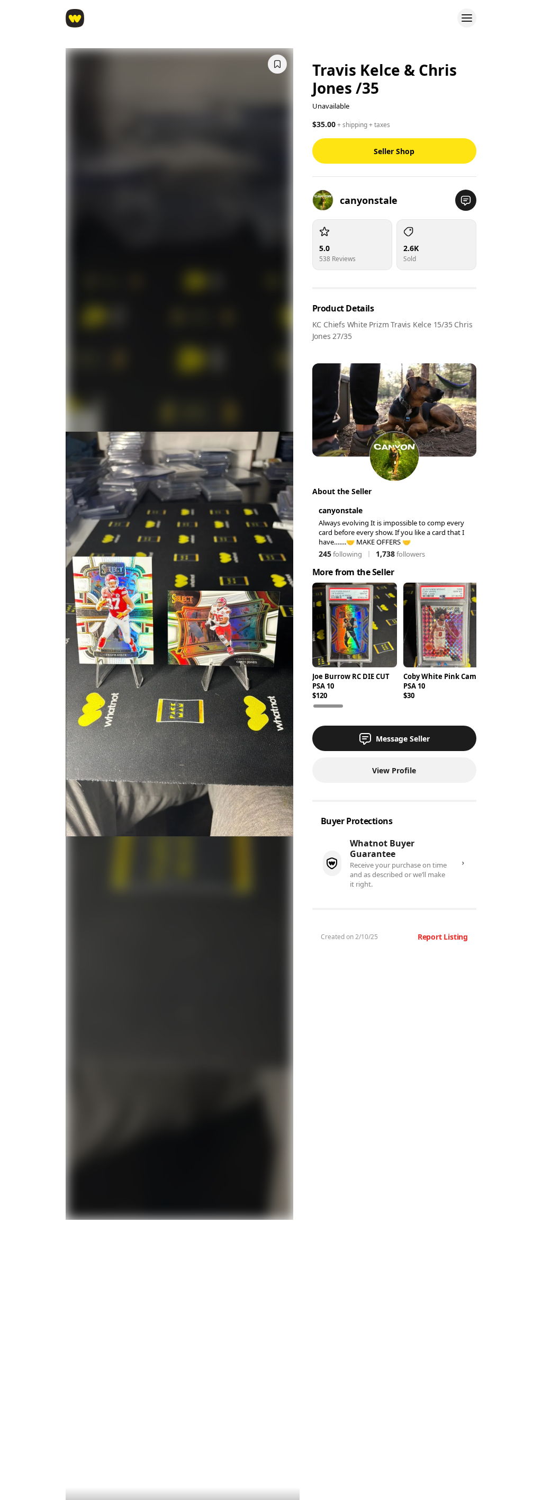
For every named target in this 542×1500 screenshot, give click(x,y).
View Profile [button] (394, 770)
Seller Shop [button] (394, 151)
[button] (465, 200)
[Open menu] (466, 18)
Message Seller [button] (403, 739)
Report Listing (443, 937)
